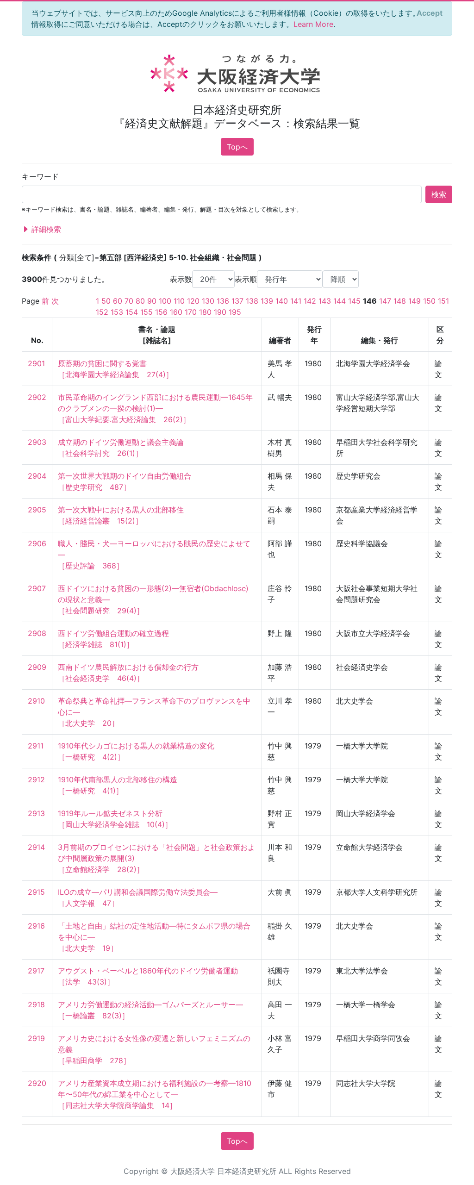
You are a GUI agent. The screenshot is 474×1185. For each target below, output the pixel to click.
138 (252, 301)
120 (193, 301)
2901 (36, 363)
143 (324, 301)
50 (106, 301)
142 (310, 301)
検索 (438, 194)
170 (191, 312)
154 (131, 312)
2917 (36, 970)
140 (281, 301)
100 (165, 301)
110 (179, 301)
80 (140, 301)
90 (151, 301)
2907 (37, 588)
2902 (37, 397)
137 (237, 301)
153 (117, 312)
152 (102, 312)
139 (267, 301)
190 (220, 312)
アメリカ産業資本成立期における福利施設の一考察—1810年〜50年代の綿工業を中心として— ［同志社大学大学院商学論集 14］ (154, 1094)
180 (205, 312)
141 (295, 301)
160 (176, 312)
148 (399, 301)
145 (354, 301)
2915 (36, 892)
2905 (37, 509)
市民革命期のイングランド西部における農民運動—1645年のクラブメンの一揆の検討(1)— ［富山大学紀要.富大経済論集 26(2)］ (155, 408)
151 (443, 301)
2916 (36, 925)
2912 (36, 779)
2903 (37, 442)
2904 (37, 475)
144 (339, 301)
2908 (37, 633)
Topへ (237, 146)
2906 (37, 543)
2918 (36, 1004)
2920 (37, 1083)
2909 (37, 667)
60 (117, 301)
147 (385, 301)
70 (129, 301)
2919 (36, 1038)
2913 (36, 813)
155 (146, 312)
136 (223, 301)
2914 (36, 847)
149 (414, 301)
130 (208, 301)
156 (161, 312)
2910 (36, 700)
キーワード (40, 176)
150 (429, 301)
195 (235, 312)
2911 (36, 745)
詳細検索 (45, 229)
